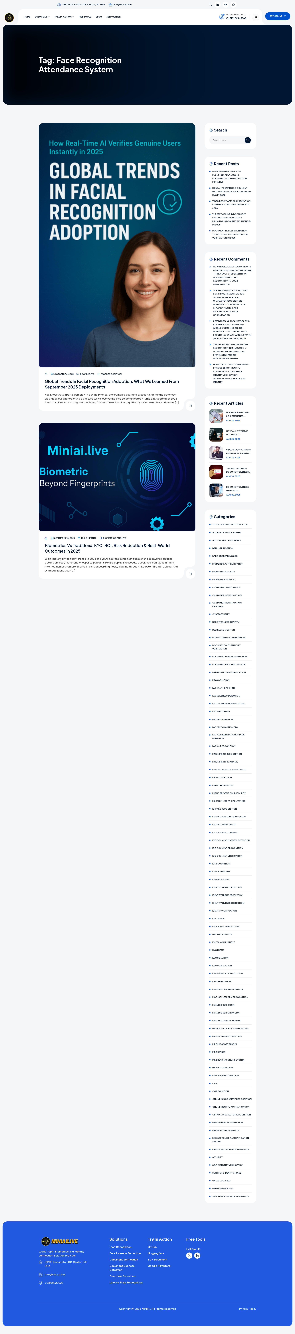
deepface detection (223, 630)
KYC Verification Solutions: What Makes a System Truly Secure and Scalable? (232, 335)
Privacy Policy (247, 1308)
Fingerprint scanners (225, 762)
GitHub (152, 1247)
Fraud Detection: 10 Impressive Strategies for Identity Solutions (230, 368)
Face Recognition (111, 374)
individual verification (226, 926)
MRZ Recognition (222, 1067)
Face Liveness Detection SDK (228, 703)
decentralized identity (225, 622)
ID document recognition (227, 848)
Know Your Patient (223, 942)
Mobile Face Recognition (227, 1036)
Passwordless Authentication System (230, 1140)
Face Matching (221, 711)
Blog (99, 17)
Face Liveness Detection (226, 696)
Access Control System (226, 532)
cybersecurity (221, 614)
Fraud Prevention (222, 785)
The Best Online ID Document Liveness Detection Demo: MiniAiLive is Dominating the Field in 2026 (231, 219)
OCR (214, 1083)
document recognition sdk (228, 664)
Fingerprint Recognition (227, 754)
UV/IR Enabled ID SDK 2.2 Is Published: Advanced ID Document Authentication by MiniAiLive (229, 176)
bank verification (222, 548)
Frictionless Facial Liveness (228, 801)
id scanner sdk (221, 871)
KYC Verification (222, 965)
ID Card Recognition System (229, 816)
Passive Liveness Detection (227, 1122)
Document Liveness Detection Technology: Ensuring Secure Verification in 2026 (230, 234)
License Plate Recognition (227, 989)
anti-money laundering (226, 540)
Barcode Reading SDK (225, 556)
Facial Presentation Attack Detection (228, 736)
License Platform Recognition (230, 997)
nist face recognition (225, 1075)
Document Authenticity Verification (226, 647)
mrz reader (218, 1052)
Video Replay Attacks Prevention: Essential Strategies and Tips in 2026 (231, 204)
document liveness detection (229, 656)
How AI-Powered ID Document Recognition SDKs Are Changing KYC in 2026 (231, 191)
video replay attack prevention (230, 1196)
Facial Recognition (224, 746)
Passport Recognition (225, 1130)
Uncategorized (221, 1180)
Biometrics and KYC (114, 538)
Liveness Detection (223, 1005)
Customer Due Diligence (226, 587)
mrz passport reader (224, 1044)
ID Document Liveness (225, 832)
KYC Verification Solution (228, 973)
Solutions (41, 17)
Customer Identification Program (227, 604)
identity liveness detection (228, 903)
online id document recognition (232, 1099)
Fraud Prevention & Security (229, 793)
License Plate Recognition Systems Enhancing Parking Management (228, 355)
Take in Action (63, 17)
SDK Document (157, 1259)
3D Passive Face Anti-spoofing (230, 524)
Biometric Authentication (227, 564)
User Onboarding (222, 1188)
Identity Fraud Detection (227, 887)
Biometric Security (223, 571)
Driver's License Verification (229, 672)
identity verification (224, 911)
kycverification (221, 981)
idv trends (218, 918)
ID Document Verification (227, 856)
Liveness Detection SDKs (226, 1020)
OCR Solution (220, 1091)
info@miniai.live (123, 4)
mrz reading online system (228, 1060)
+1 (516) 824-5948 (236, 18)
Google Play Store (159, 1266)
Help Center (113, 17)
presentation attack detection (230, 1149)
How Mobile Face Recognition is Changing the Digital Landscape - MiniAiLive (232, 270)
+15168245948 (54, 1283)
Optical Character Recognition (231, 1114)
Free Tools (85, 17)
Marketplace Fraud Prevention (230, 1028)
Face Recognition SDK (225, 727)
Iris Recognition (222, 934)
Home (27, 17)
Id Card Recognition (224, 809)
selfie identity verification (228, 1165)
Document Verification (123, 1259)
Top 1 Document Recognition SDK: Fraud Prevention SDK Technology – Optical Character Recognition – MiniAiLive (230, 297)
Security (217, 1157)
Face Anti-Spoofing (224, 688)
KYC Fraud (218, 950)
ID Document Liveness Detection (231, 840)
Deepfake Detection (122, 1276)
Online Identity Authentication (231, 1107)
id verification (221, 879)
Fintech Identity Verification (229, 769)
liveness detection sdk (225, 1012)
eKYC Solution (221, 680)
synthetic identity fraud (227, 1173)
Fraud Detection (222, 777)
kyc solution (220, 958)
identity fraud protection (228, 895)
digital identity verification (228, 637)
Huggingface (156, 1253)
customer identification (227, 595)
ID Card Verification (224, 824)
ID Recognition (221, 863)
